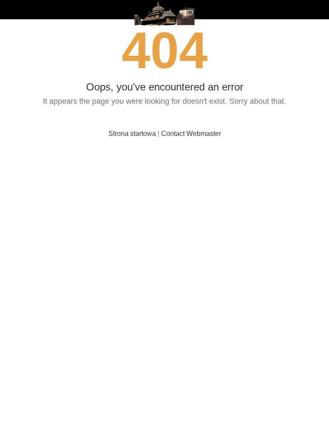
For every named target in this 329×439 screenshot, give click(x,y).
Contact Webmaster (191, 133)
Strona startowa (132, 133)
